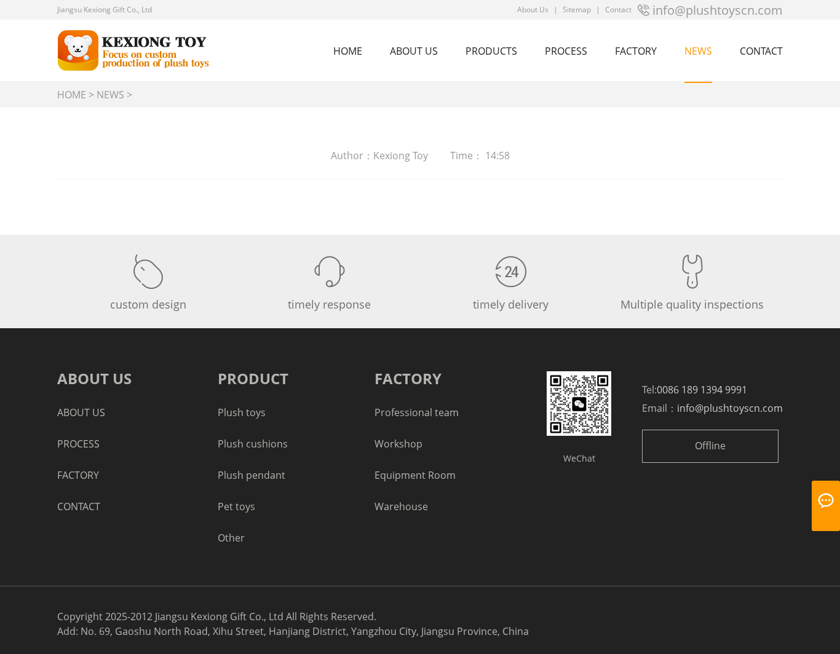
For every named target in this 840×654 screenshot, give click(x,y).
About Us (533, 9)
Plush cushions (253, 444)
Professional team (416, 412)
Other (231, 538)
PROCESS (566, 51)
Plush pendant (251, 475)
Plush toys (242, 412)
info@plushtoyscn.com (717, 10)
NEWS (698, 51)
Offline (710, 445)
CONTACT (761, 51)
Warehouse (401, 506)
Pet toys (236, 506)
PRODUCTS (491, 51)
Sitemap (577, 9)
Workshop (398, 444)
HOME (347, 51)
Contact (618, 9)
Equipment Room (415, 475)
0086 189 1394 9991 (702, 389)
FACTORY (636, 51)
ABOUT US (414, 51)
